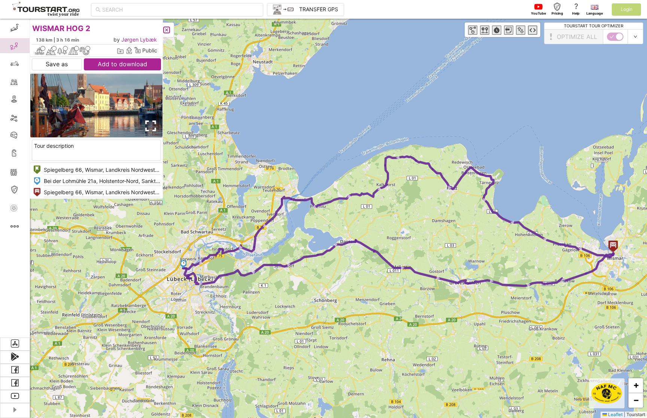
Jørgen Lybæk (139, 39)
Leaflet (615, 414)
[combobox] (180, 10)
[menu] (15, 178)
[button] (183, 264)
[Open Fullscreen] (149, 126)
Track (26, 117)
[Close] (166, 30)
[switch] (615, 37)
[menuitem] (15, 27)
